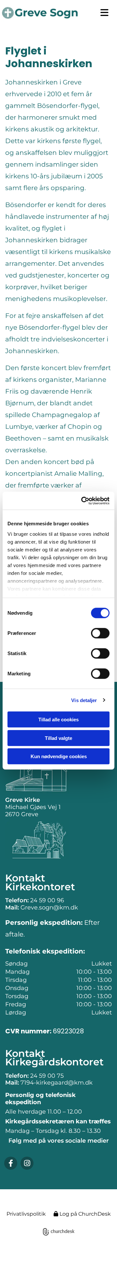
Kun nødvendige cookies (59, 756)
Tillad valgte (58, 738)
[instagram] (26, 1163)
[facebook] (10, 1163)
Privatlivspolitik (26, 1214)
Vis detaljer (84, 700)
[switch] (100, 633)
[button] (102, 12)
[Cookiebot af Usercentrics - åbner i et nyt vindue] (83, 500)
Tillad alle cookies (58, 719)
